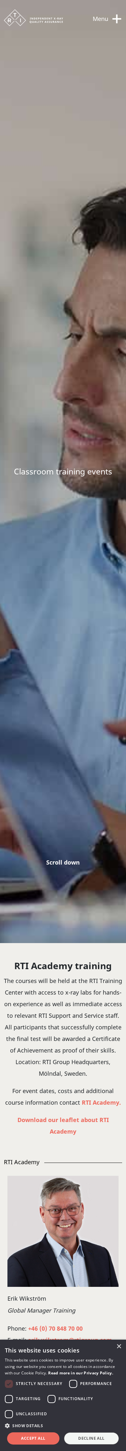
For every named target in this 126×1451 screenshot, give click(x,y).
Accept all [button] (33, 1438)
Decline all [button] (91, 1438)
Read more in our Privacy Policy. (80, 1373)
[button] (63, 1426)
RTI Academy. (101, 1102)
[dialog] (63, 1395)
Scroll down (63, 862)
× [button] (118, 1346)
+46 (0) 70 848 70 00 (55, 1328)
